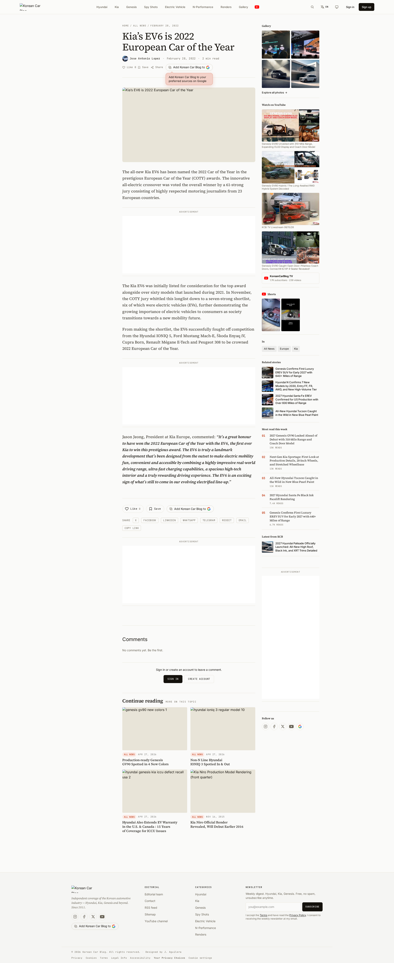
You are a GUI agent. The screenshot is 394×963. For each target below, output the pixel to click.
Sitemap (150, 914)
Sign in (350, 7)
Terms (263, 915)
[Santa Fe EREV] (305, 45)
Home (125, 25)
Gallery (243, 7)
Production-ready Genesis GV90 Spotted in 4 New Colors (145, 762)
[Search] (312, 7)
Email (243, 520)
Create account (199, 679)
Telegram (209, 520)
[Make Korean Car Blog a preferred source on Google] (300, 726)
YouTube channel (156, 921)
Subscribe (312, 906)
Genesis (131, 7)
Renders (226, 7)
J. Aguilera (173, 951)
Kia (117, 7)
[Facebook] (274, 726)
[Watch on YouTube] (257, 7)
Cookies (91, 957)
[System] (337, 7)
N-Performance (203, 7)
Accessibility (140, 957)
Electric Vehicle (175, 7)
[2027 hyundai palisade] (305, 74)
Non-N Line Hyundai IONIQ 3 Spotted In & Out (210, 762)
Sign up (366, 7)
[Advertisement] (188, 244)
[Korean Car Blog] (33, 7)
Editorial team (154, 894)
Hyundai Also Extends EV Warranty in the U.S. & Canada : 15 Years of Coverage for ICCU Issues (149, 826)
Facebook (149, 520)
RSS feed (151, 907)
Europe (284, 348)
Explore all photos (274, 92)
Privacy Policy (297, 915)
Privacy (76, 957)
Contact (150, 901)
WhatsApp (189, 520)
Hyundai (101, 7)
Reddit (226, 520)
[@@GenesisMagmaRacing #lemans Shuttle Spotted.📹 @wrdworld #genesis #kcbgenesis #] (290, 315)
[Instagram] (265, 726)
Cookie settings (200, 957)
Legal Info (119, 957)
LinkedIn (169, 520)
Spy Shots (151, 7)
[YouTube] (291, 726)
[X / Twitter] (282, 726)
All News (140, 25)
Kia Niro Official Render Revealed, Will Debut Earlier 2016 (216, 824)
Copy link (132, 528)
